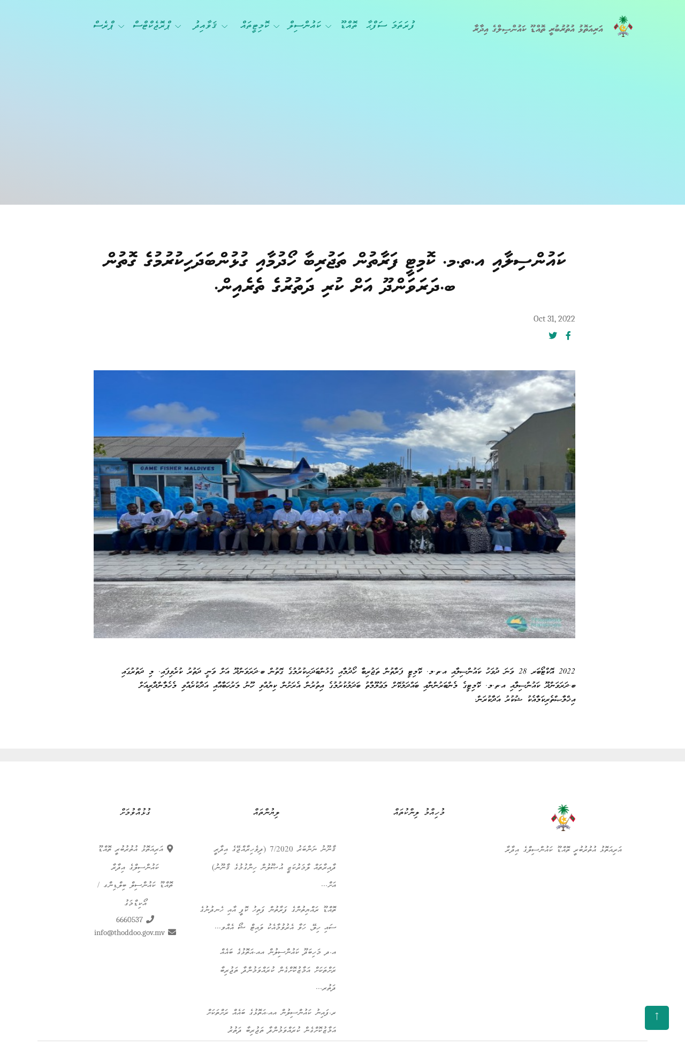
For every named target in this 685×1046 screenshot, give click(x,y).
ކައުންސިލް (304, 26)
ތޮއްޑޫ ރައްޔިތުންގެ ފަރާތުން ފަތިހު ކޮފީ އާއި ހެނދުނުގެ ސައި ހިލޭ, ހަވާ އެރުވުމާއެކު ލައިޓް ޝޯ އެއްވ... (268, 920)
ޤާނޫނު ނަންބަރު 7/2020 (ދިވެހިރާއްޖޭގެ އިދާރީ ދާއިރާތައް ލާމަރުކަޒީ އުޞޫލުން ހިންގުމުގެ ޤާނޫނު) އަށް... (274, 868)
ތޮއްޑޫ (348, 26)
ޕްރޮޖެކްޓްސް (152, 26)
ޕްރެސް (103, 26)
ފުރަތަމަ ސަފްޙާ (390, 26)
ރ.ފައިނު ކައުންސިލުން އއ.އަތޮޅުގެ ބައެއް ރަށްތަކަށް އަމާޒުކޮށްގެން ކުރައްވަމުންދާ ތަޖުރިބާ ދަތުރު (271, 1022)
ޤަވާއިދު (205, 26)
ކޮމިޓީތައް (254, 26)
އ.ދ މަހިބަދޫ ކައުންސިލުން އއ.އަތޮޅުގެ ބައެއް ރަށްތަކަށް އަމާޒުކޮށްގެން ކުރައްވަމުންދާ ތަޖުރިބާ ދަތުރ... (278, 971)
